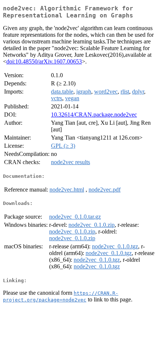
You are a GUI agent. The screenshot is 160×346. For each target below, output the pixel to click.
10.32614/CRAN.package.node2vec (94, 114)
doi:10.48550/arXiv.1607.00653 (44, 61)
